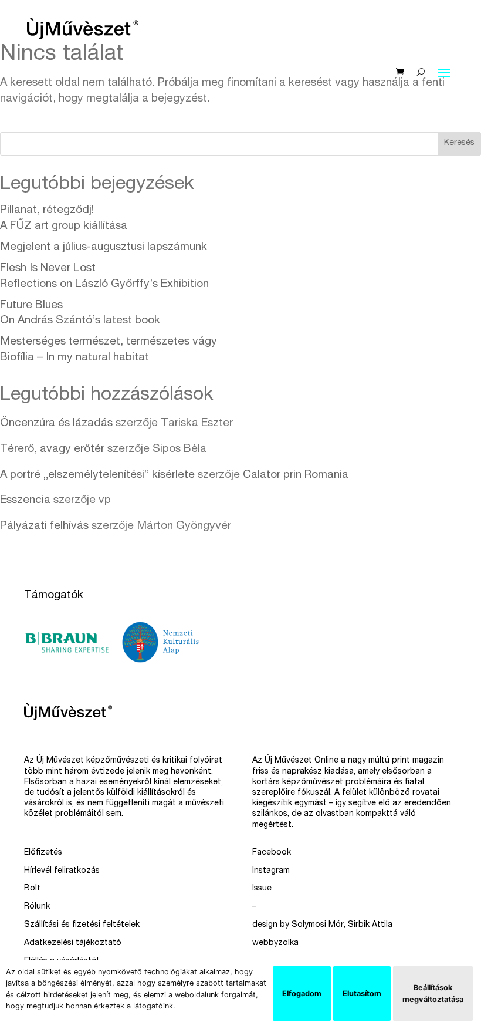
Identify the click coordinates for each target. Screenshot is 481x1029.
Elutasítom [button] (362, 993)
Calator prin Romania (295, 475)
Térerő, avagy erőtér (52, 449)
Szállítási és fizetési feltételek (82, 925)
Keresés (459, 143)
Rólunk (37, 907)
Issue (262, 889)
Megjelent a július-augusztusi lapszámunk (103, 247)
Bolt (32, 889)
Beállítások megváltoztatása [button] (432, 993)
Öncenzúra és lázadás (56, 423)
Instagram (271, 871)
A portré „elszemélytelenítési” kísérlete (97, 475)
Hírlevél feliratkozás (62, 871)
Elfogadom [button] (301, 993)
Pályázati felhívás (44, 526)
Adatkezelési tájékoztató (72, 943)
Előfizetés (43, 853)
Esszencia (25, 500)
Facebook (271, 853)
